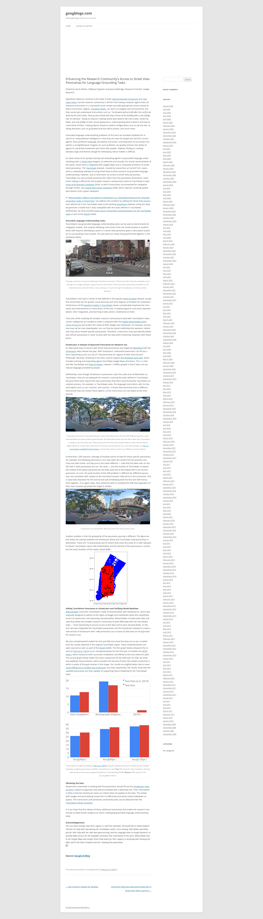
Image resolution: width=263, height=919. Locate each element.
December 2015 (169, 527)
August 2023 (168, 224)
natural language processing (125, 99)
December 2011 (169, 685)
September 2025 (169, 142)
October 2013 (168, 612)
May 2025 (167, 155)
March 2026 (167, 122)
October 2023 (168, 218)
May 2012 (167, 668)
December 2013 (169, 606)
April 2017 (167, 474)
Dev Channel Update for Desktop (82, 886)
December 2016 (169, 487)
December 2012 (169, 645)
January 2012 (168, 681)
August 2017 (168, 461)
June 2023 (167, 231)
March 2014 (167, 596)
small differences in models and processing (86, 667)
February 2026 (169, 126)
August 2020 (168, 343)
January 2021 (168, 326)
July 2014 (166, 583)
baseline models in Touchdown (98, 305)
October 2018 (168, 415)
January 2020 (168, 366)
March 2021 (167, 320)
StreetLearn (122, 204)
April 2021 (167, 316)
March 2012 (167, 675)
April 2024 (167, 198)
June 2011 (167, 704)
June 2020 (167, 349)
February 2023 (169, 244)
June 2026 (167, 112)
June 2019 (167, 389)
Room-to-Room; (96, 364)
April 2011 (167, 708)
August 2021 (168, 303)
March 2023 (167, 241)
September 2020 (169, 339)
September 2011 (169, 694)
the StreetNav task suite (132, 358)
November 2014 (169, 570)
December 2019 (169, 369)
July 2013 (166, 622)
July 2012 (166, 662)
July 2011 (166, 701)
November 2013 (169, 609)
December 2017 (169, 448)
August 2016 (168, 500)
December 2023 (169, 211)
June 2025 (167, 152)
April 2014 (167, 593)
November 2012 (169, 648)
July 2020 (166, 346)
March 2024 (167, 201)
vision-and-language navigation (80, 184)
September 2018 (169, 418)
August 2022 (168, 264)
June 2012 (167, 665)
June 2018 (167, 428)
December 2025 (169, 132)
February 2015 (169, 560)
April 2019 (167, 395)
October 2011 (168, 691)
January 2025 (168, 168)
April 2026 (167, 119)
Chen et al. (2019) (81, 651)
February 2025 (169, 165)
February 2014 (169, 599)
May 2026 (167, 116)
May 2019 (167, 392)
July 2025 (166, 149)
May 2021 (167, 313)
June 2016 (167, 507)
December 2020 (169, 329)
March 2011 (167, 711)
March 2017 (167, 477)
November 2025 (169, 135)
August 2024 (168, 185)
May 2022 (167, 274)
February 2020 (169, 362)
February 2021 (169, 323)
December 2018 (169, 408)
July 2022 (166, 267)
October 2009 (168, 731)
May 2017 (167, 471)
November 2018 (169, 412)
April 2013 (167, 632)
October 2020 (168, 336)
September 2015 (169, 537)
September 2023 (169, 221)
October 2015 (168, 533)
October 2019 (168, 375)
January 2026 (168, 129)
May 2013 (167, 629)
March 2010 (167, 717)
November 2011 (169, 688)
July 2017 (166, 464)
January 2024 (168, 208)
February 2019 (169, 402)
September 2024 (169, 181)
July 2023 (166, 227)
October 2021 (168, 297)
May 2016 (167, 510)
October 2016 (168, 494)
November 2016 (169, 491)
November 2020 (169, 333)
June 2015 (167, 546)
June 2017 (167, 468)
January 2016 (168, 523)
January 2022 (168, 287)
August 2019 (168, 382)
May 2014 (167, 589)
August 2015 (168, 540)
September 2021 (169, 300)
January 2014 (168, 602)
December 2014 (169, 566)
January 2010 (168, 721)
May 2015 (167, 550)
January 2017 (168, 484)
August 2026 (168, 106)
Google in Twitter (84, 26)
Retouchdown (72, 611)
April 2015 (167, 553)
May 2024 (167, 195)
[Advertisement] (131, 53)
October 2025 (168, 139)
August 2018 (168, 422)
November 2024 (169, 175)
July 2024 (166, 188)
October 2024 (168, 178)
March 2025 (167, 162)
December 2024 (169, 172)
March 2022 (167, 280)
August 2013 (168, 619)
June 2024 (167, 191)
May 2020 (167, 352)
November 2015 (169, 530)
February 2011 (169, 714)
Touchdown (91, 168)
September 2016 (169, 497)
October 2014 (168, 573)
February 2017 (169, 481)
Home (68, 26)
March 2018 (167, 438)
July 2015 (166, 543)
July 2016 (166, 504)
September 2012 (169, 655)
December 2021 (169, 290)
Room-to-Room (130, 298)
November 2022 (169, 254)
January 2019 (168, 405)
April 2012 (167, 671)
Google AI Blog (82, 855)
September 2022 (169, 260)
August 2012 (168, 658)
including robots (98, 109)
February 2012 (169, 678)
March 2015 (167, 556)
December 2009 (169, 724)
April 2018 (167, 435)
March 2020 (167, 359)
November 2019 (169, 372)
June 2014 (167, 586)
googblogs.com (79, 13)
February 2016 (169, 520)
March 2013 (167, 635)
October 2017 (168, 454)
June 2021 (167, 310)
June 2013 (167, 625)
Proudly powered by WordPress (78, 907)
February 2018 (169, 441)
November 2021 (169, 293)
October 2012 (168, 652)
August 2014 (168, 579)
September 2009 (169, 734)
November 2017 (169, 451)
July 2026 (166, 109)
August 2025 (168, 145)
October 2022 (168, 257)
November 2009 (169, 727)
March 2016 (167, 517)
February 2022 (169, 283)
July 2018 (166, 425)
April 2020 (167, 356)
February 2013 (169, 639)
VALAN (87, 214)
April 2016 (167, 514)
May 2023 (167, 234)
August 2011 (168, 698)
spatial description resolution (98, 187)
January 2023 (168, 247)
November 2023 (169, 214)
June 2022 (167, 270)
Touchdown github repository (79, 803)
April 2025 (167, 158)
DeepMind (138, 348)
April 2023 (167, 237)
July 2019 (166, 385)
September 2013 (169, 616)
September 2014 (169, 576)
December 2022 (169, 251)
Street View (87, 161)
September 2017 (169, 458)
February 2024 (169, 204)
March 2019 (167, 398)
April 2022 (167, 277)
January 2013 (168, 642)
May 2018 (167, 431)
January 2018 (168, 445)
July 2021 (166, 306)
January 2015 (168, 563)
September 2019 (169, 379)
